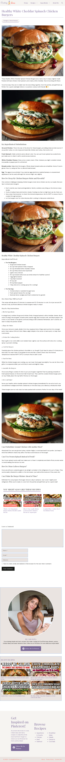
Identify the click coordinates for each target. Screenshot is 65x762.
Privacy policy (50, 759)
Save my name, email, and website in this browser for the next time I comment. (27, 564)
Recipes (33, 3)
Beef (38, 739)
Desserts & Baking (10, 505)
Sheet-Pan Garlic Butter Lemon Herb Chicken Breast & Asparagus (31, 510)
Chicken (39, 737)
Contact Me (58, 759)
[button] (62, 3)
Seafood (39, 741)
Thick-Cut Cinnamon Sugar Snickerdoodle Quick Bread (12, 510)
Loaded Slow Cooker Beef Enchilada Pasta (51, 509)
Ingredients (44, 3)
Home (26, 3)
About (43, 759)
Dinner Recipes (28, 505)
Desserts (52, 739)
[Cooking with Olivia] (8, 3)
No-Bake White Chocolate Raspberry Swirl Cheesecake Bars (43, 696)
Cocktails (52, 741)
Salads (51, 737)
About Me (56, 3)
